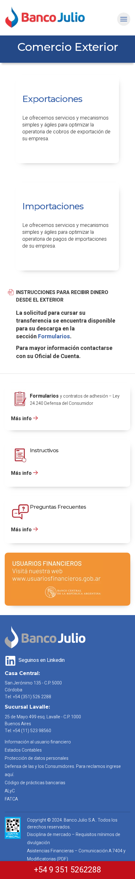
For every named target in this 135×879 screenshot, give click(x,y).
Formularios (54, 336)
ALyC (10, 791)
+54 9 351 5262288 (67, 870)
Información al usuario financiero (38, 742)
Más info (21, 418)
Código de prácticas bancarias (35, 783)
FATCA (11, 799)
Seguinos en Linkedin (41, 660)
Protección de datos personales (36, 758)
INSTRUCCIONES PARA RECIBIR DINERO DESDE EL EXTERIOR (62, 296)
